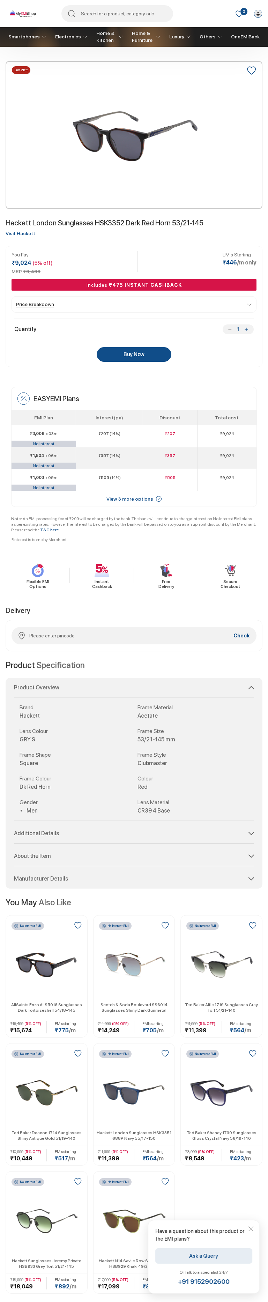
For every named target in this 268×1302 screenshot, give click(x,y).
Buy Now (134, 354)
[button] (134, 690)
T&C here (49, 529)
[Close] (251, 1229)
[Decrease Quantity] (230, 329)
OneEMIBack (245, 36)
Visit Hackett (20, 233)
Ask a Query (203, 1256)
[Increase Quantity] (246, 329)
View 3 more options (129, 499)
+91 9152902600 (204, 1281)
